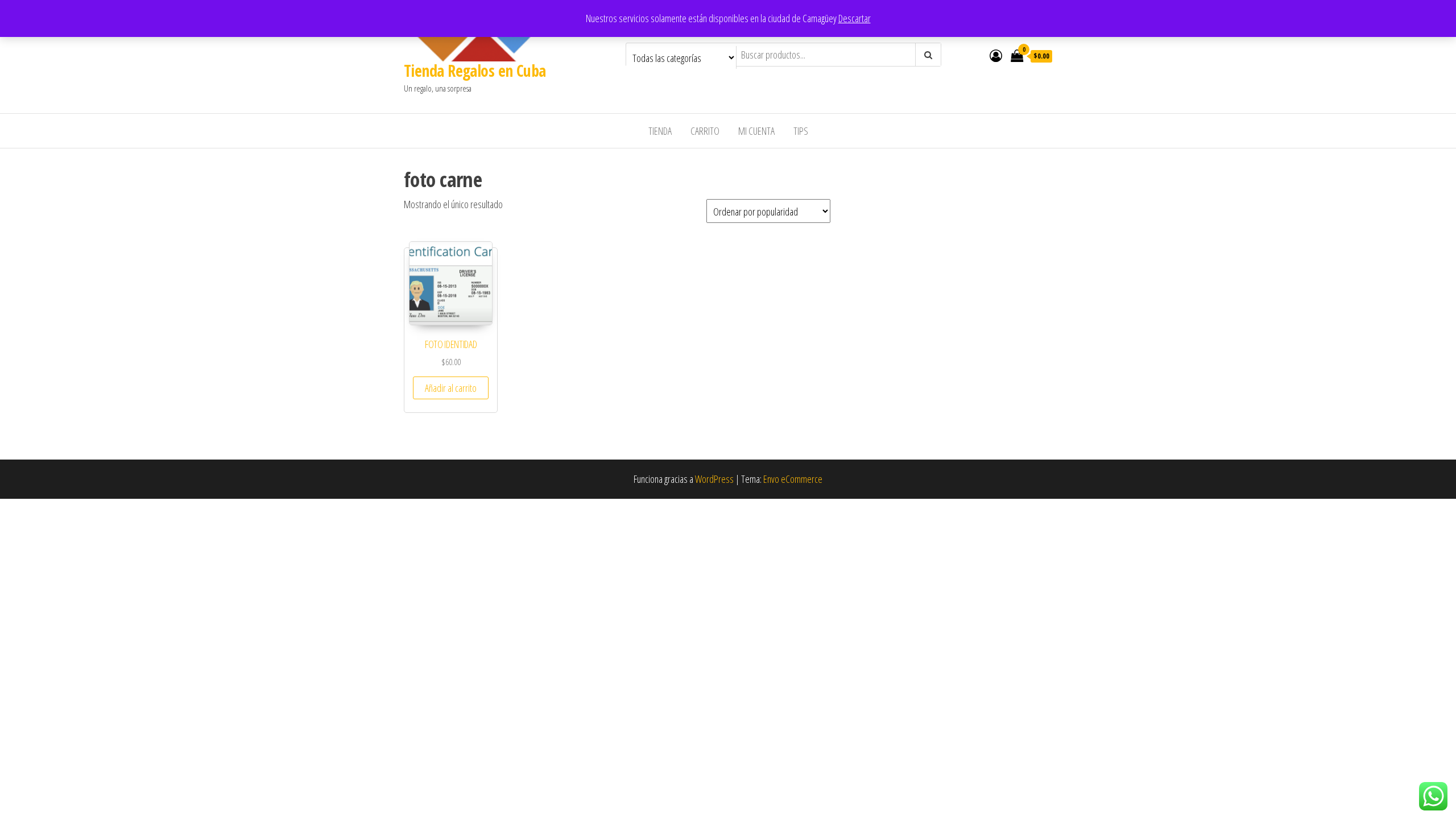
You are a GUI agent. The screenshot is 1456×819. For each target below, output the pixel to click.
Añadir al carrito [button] (451, 388)
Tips (800, 131)
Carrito (704, 131)
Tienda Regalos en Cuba (475, 70)
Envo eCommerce (792, 479)
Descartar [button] (854, 18)
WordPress (714, 479)
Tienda (660, 131)
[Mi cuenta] (996, 55)
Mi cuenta (756, 131)
